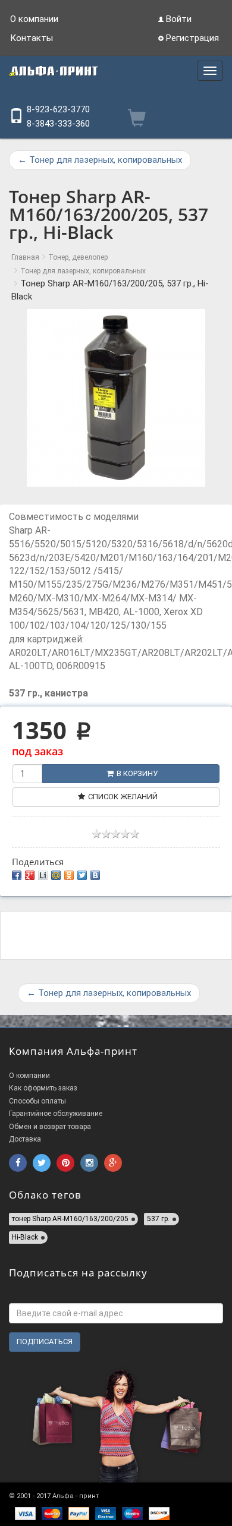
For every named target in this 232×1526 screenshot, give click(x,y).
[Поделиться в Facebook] (16, 875)
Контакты (31, 38)
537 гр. (158, 1219)
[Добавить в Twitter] (82, 875)
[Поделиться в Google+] (30, 875)
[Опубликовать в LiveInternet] (43, 875)
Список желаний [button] (123, 796)
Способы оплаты (37, 1101)
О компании (34, 19)
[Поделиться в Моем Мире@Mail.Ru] (56, 875)
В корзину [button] (137, 773)
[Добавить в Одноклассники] (69, 875)
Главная (25, 257)
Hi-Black (25, 1237)
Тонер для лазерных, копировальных (100, 160)
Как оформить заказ (43, 1088)
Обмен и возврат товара (50, 1127)
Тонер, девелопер (78, 257)
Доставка (25, 1139)
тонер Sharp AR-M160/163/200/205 (70, 1219)
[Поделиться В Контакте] (95, 875)
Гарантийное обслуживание (55, 1113)
